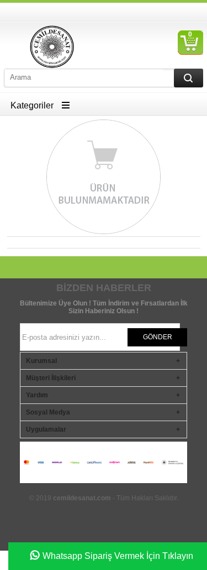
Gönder (157, 337)
